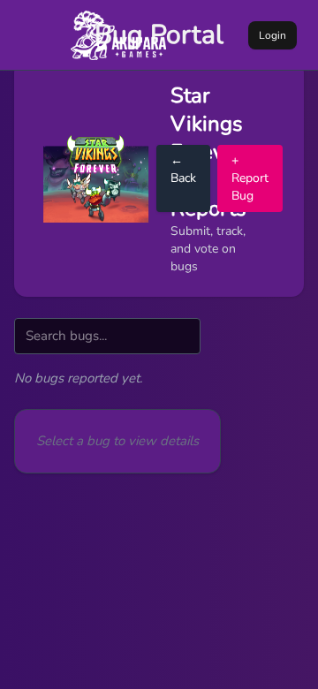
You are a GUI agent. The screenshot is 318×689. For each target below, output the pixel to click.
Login (272, 35)
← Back (183, 169)
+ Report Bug (250, 178)
